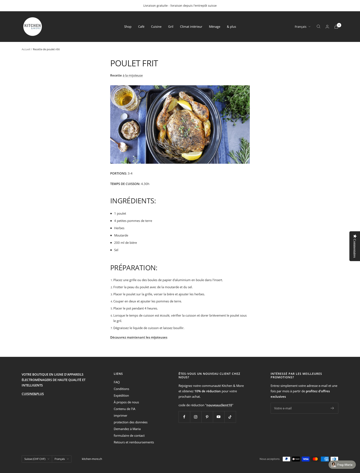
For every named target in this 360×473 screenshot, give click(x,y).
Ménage (214, 26)
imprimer (120, 415)
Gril (170, 26)
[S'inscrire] (332, 408)
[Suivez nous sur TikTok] (230, 417)
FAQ (117, 382)
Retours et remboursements (134, 442)
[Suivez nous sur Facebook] (184, 417)
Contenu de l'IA (124, 409)
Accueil (26, 49)
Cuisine (156, 26)
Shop (127, 26)
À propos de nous (126, 402)
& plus (231, 26)
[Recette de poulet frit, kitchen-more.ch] (180, 124)
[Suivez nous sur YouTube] (218, 417)
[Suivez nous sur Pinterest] (207, 417)
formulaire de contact (129, 435)
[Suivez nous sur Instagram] (195, 417)
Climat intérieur (191, 26)
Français (300, 27)
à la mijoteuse (133, 75)
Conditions (121, 389)
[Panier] (336, 27)
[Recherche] (318, 26)
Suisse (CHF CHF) (34, 459)
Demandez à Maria (127, 429)
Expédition (121, 395)
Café (141, 26)
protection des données (131, 422)
